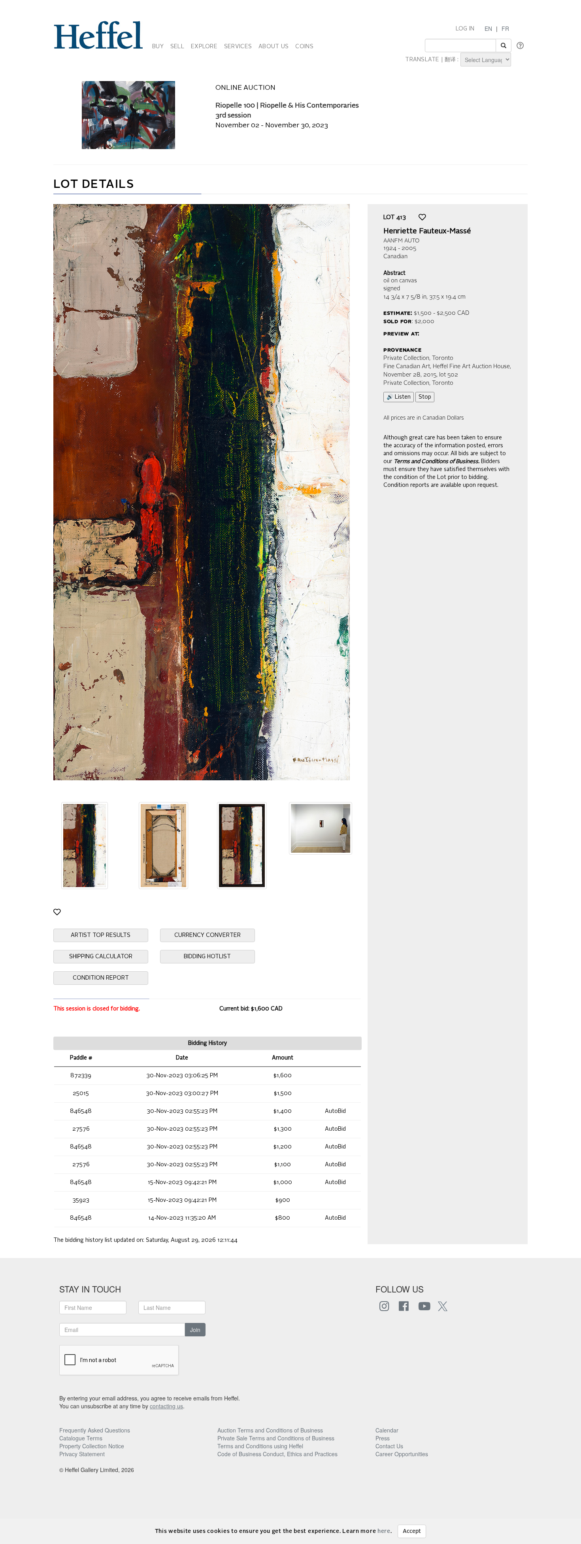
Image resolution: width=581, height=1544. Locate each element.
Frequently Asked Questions (94, 1430)
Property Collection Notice (91, 1446)
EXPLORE (204, 46)
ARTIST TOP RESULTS (100, 935)
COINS (304, 46)
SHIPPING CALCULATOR (100, 956)
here (383, 1531)
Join (195, 1330)
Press (382, 1438)
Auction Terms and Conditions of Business (270, 1430)
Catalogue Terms (80, 1438)
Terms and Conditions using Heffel (260, 1446)
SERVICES (238, 46)
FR (505, 28)
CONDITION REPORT (101, 978)
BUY (158, 46)
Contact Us (389, 1446)
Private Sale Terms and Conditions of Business (275, 1438)
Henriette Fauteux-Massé (427, 231)
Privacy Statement (82, 1454)
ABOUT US (273, 46)
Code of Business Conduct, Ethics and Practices (277, 1454)
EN (488, 28)
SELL (177, 46)
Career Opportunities (401, 1454)
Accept (412, 1531)
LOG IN (465, 29)
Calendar (386, 1430)
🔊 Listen (399, 397)
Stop (425, 397)
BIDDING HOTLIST (207, 956)
